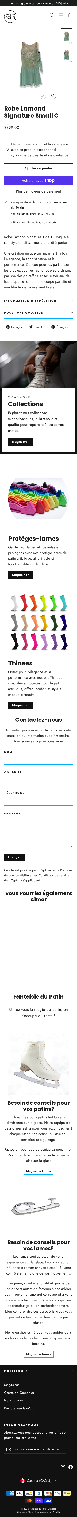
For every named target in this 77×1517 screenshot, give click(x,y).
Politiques (16, 1371)
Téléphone (14, 792)
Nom (8, 751)
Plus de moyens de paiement (38, 191)
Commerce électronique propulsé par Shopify (38, 1512)
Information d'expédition (30, 301)
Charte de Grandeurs (19, 1392)
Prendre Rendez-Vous (19, 1408)
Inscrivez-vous (21, 1425)
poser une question (24, 312)
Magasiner (20, 442)
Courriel (13, 772)
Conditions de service (54, 875)
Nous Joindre (13, 1400)
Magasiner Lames (38, 1354)
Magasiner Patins (38, 1171)
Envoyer (14, 857)
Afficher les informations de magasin (33, 222)
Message (12, 813)
